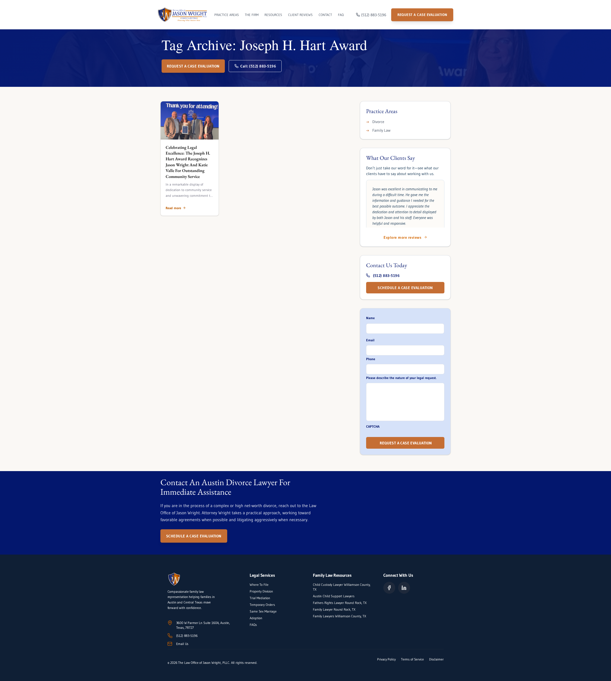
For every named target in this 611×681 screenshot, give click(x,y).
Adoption (256, 618)
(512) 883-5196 (187, 636)
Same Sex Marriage (263, 611)
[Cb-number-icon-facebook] (389, 588)
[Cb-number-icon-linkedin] (404, 588)
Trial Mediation (260, 598)
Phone (370, 359)
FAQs (253, 625)
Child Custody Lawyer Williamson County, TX (341, 587)
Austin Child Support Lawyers (333, 596)
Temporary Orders (262, 605)
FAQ (341, 15)
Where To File (259, 584)
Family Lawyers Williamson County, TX (340, 616)
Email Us (182, 644)
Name (370, 318)
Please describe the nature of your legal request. (401, 378)
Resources (273, 15)
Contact (325, 15)
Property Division (261, 591)
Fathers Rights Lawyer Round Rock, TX (340, 603)
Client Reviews (300, 15)
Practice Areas (226, 15)
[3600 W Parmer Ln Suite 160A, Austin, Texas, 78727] (170, 622)
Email (370, 340)
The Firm (251, 15)
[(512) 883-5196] (170, 635)
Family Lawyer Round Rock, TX (334, 609)
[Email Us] (170, 643)
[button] (175, 208)
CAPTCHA (372, 426)
